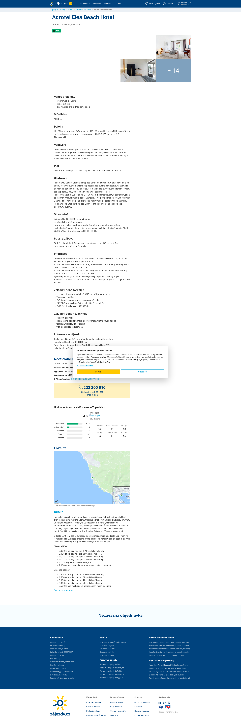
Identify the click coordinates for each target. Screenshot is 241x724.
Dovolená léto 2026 (58, 668)
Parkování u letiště (93, 702)
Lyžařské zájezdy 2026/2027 (61, 652)
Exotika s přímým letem (59, 649)
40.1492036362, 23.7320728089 (84, 379)
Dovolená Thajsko (107, 645)
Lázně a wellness (57, 665)
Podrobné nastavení (85, 365)
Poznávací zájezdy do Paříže (111, 671)
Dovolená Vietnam (107, 655)
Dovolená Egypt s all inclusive (61, 671)
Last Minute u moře (58, 642)
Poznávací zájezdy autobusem (62, 662)
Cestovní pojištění (93, 707)
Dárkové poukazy (93, 711)
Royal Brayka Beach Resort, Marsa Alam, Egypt (167, 668)
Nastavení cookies (141, 711)
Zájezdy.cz (54, 10)
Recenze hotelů (116, 702)
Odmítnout (142, 372)
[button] (84, 3)
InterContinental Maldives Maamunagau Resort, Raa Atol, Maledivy (170, 652)
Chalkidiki (78, 10)
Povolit (98, 372)
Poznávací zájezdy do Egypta (111, 677)
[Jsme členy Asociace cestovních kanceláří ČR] (167, 707)
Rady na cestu (116, 707)
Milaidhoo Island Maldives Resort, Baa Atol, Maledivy (169, 649)
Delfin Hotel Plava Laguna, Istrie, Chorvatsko (166, 675)
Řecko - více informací (64, 590)
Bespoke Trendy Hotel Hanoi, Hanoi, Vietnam (166, 655)
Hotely (62, 10)
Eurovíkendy (55, 658)
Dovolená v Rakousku (58, 675)
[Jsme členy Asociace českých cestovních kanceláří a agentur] (162, 707)
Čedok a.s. (69, 342)
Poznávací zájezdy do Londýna (112, 668)
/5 (58, 31)
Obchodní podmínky (142, 702)
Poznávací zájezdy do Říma (110, 664)
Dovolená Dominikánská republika (113, 642)
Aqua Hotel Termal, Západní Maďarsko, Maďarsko (168, 665)
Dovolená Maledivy (107, 652)
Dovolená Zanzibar (107, 649)
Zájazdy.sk (114, 715)
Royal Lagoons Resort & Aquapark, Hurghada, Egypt (169, 678)
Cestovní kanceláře (118, 711)
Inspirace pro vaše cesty (96, 715)
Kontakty (138, 707)
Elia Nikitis (88, 10)
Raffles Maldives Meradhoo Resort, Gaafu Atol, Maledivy (170, 645)
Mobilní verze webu (141, 715)
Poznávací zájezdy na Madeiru (62, 678)
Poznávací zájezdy (57, 645)
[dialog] (120, 362)
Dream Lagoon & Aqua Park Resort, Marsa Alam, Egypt (170, 671)
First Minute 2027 (57, 655)
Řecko (70, 10)
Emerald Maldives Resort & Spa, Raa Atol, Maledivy (169, 642)
